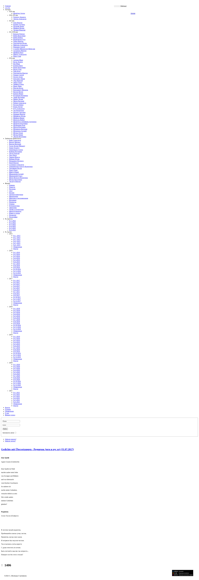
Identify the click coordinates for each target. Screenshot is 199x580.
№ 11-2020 (17, 383)
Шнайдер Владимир (20, 123)
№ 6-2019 (16, 346)
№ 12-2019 (17, 357)
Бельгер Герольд (19, 34)
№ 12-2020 (17, 385)
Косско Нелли (18, 92)
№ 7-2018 (16, 320)
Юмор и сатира (14, 213)
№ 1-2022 (12, 221)
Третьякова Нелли (15, 168)
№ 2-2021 (16, 394)
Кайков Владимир (15, 151)
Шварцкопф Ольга (15, 176)
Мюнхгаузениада (15, 211)
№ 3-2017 (16, 284)
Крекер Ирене (18, 94)
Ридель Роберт (18, 105)
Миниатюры (13, 196)
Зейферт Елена (18, 84)
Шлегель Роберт (19, 120)
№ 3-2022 (12, 224)
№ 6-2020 (16, 374)
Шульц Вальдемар (15, 179)
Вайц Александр (15, 140)
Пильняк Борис (18, 26)
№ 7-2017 (16, 292)
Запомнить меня (8, 433)
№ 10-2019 (17, 353)
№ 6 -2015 (16, 245)
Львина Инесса (14, 157)
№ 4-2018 (16, 314)
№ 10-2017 (17, 297)
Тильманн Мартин (19, 51)
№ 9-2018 (16, 323)
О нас (7, 413)
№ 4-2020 (16, 370)
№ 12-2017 (17, 301)
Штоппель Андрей (20, 131)
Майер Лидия (18, 99)
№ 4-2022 (12, 226)
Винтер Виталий (15, 144)
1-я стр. (7, 8)
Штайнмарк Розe (19, 125)
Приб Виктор (14, 163)
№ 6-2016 (16, 262)
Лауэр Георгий (14, 153)
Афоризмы (13, 208)
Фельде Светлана (19, 112)
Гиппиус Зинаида (19, 17)
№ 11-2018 (17, 327)
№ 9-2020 (16, 379)
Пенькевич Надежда (16, 161)
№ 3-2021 (16, 396)
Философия (13, 217)
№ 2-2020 (16, 366)
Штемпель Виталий (20, 129)
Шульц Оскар (18, 133)
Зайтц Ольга (17, 82)
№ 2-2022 (12, 222)
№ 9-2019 (16, 351)
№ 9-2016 (16, 267)
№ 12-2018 (17, 329)
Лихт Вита (13, 155)
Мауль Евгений (18, 101)
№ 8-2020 (16, 378)
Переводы (12, 202)
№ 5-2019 (16, 344)
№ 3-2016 (16, 256)
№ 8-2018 (16, 321)
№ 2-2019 (16, 338)
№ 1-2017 (16, 280)
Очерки (12, 204)
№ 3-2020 (16, 368)
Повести (12, 187)
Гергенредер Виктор (20, 73)
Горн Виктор (17, 23)
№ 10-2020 (17, 381)
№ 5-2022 (12, 228)
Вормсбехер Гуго (19, 39)
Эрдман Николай (19, 30)
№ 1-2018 (16, 308)
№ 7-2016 (16, 264)
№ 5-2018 (16, 316)
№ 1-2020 (16, 364)
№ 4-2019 (16, 342)
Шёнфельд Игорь (19, 116)
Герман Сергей (18, 75)
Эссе (10, 191)
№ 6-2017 (16, 290)
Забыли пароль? (10, 439)
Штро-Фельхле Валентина (18, 178)
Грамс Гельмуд (14, 148)
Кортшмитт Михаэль (20, 90)
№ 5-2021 (16, 400)
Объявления (17, 247)
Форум (15, 249)
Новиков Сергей (19, 47)
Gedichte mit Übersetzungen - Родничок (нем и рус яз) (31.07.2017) (37, 449)
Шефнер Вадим (18, 28)
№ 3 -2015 (16, 239)
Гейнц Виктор (18, 41)
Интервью (12, 200)
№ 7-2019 (16, 348)
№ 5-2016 (16, 260)
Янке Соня (17, 56)
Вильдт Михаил (14, 142)
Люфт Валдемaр (19, 97)
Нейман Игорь (14, 159)
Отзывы (8, 409)
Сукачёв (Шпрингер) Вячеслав (24, 49)
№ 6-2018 (16, 318)
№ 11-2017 (17, 299)
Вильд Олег (17, 69)
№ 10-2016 (17, 269)
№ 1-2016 (16, 252)
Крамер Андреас (19, 24)
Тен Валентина (18, 110)
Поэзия (11, 193)
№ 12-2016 (17, 273)
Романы (12, 185)
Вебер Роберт (18, 38)
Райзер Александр (19, 103)
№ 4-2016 (16, 258)
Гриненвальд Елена (16, 150)
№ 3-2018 (16, 312)
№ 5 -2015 (16, 243)
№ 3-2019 (16, 340)
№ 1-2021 (16, 392)
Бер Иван (16, 64)
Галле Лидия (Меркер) (17, 146)
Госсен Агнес (18, 77)
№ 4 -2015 (16, 241)
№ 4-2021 (16, 398)
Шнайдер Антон (19, 13)
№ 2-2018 (16, 310)
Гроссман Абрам (19, 79)
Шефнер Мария (18, 118)
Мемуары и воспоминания (18, 198)
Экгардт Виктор (15, 181)
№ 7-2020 (16, 376)
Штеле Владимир (19, 127)
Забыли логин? (10, 441)
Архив (133, 13)
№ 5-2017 (16, 288)
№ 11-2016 (17, 271)
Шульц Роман (18, 135)
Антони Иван (18, 60)
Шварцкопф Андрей (16, 174)
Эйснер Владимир (19, 137)
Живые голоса (10, 415)
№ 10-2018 (17, 325)
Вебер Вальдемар (19, 36)
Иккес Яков (17, 86)
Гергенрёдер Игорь (20, 43)
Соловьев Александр (16, 165)
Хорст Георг (13, 170)
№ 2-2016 (16, 254)
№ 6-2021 (16, 402)
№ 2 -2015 (16, 237)
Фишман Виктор (19, 114)
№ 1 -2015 (16, 236)
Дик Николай (18, 80)
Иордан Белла (18, 88)
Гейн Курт (17, 71)
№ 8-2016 (16, 265)
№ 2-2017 (16, 282)
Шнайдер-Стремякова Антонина (24, 122)
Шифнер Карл (18, 52)
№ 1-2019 (16, 336)
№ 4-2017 (16, 286)
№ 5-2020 (16, 372)
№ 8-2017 (16, 293)
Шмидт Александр (20, 54)
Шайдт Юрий (14, 172)
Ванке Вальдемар (19, 67)
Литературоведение (16, 194)
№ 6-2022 (12, 230)
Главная (8, 6)
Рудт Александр (19, 109)
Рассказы (12, 189)
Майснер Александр (20, 45)
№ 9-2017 (16, 295)
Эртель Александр (19, 19)
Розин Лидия (17, 107)
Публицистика (14, 206)
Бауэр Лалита (18, 62)
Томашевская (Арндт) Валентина (21, 166)
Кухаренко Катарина (20, 95)
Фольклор (12, 215)
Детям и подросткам (16, 209)
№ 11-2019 (17, 355)
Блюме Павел (18, 66)
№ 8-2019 (16, 350)
